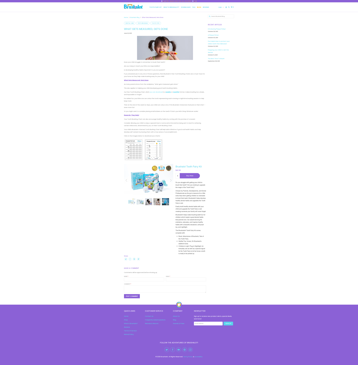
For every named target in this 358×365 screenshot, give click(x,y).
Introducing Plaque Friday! (217, 29)
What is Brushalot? (171, 7)
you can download (156, 92)
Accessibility (198, 357)
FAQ (193, 7)
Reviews (206, 7)
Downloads (186, 7)
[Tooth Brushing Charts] (133, 161)
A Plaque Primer (213, 35)
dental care (129, 23)
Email (168, 276)
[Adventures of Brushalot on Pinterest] (185, 349)
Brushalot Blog (134, 17)
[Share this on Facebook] (129, 259)
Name (126, 276)
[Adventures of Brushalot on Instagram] (191, 349)
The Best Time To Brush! (216, 59)
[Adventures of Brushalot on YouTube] (179, 349)
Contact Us (149, 316)
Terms (185, 357)
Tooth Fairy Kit (155, 7)
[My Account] (226, 7)
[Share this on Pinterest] (134, 259)
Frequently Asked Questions (155, 320)
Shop (126, 320)
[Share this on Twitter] (125, 259)
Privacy (190, 357)
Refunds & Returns (151, 323)
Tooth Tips (155, 23)
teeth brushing (143, 23)
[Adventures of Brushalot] (133, 7)
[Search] (229, 7)
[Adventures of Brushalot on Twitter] (167, 349)
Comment (127, 284)
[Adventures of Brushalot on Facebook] (173, 349)
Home (126, 17)
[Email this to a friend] (138, 259)
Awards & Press (178, 323)
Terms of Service (130, 331)
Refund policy (129, 334)
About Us (176, 316)
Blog (199, 7)
